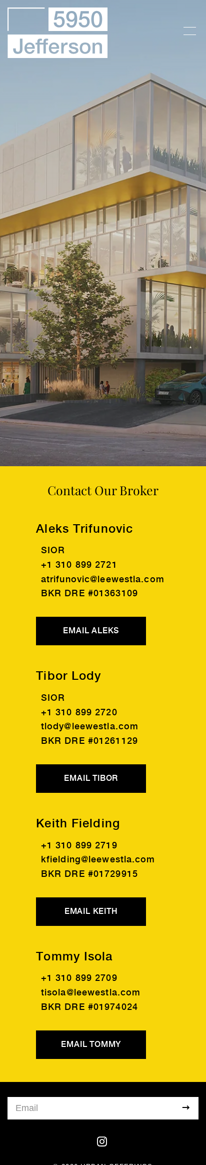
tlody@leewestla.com (89, 726)
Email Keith (91, 911)
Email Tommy (91, 1044)
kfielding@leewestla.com (98, 859)
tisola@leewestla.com (90, 992)
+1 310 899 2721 (79, 565)
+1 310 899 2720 (79, 712)
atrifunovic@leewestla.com (102, 579)
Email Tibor (91, 778)
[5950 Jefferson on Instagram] (103, 1141)
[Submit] (186, 1108)
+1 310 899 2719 (79, 845)
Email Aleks (91, 631)
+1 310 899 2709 (79, 978)
